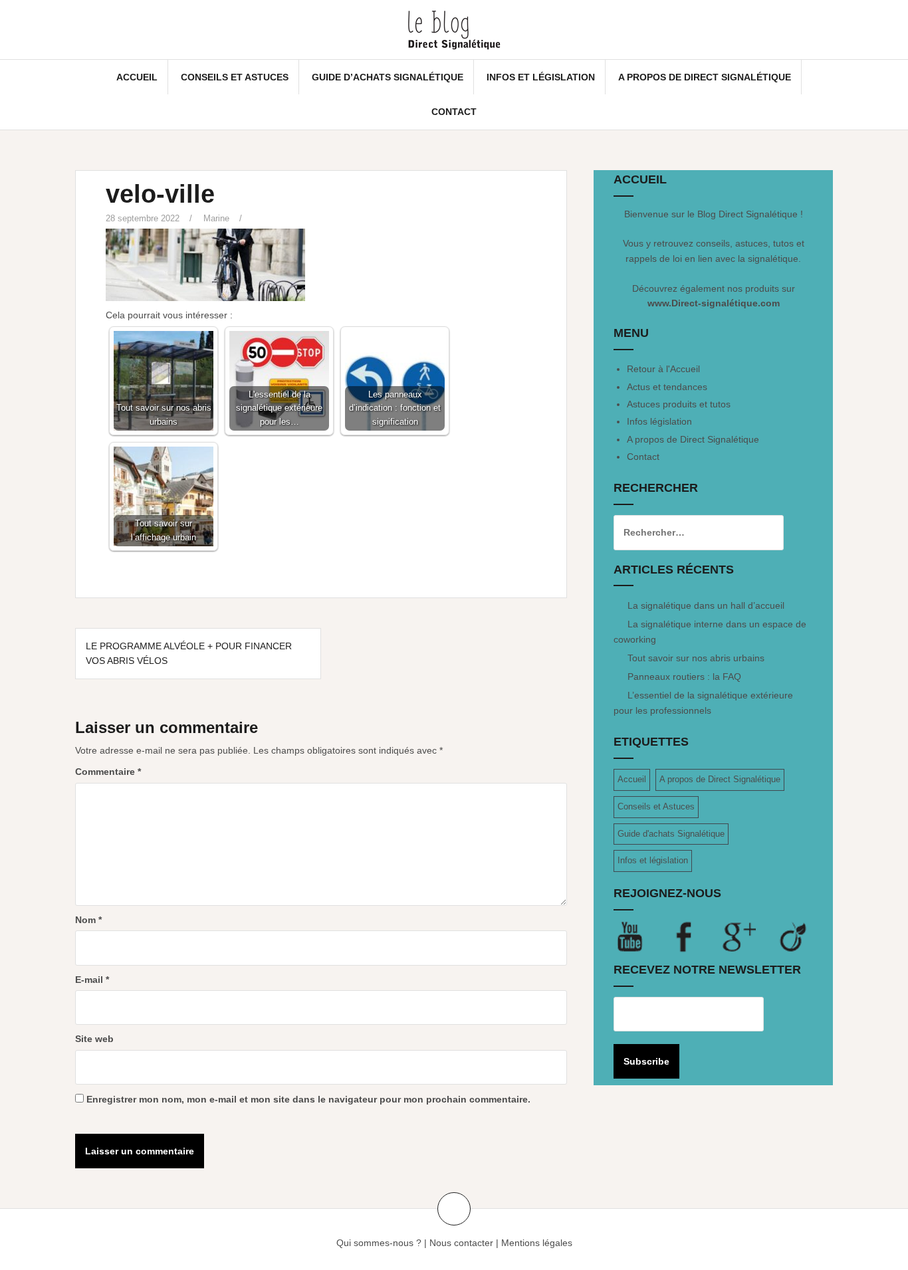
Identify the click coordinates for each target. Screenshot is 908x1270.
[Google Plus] (750, 936)
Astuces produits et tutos (679, 404)
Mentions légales (536, 1242)
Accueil (137, 77)
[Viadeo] (793, 936)
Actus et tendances (667, 386)
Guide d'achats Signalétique (671, 834)
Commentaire (108, 771)
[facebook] (695, 936)
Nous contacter (461, 1242)
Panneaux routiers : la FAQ (684, 676)
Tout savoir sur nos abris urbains (695, 658)
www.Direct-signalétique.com (713, 303)
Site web (94, 1038)
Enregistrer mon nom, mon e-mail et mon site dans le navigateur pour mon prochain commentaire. (308, 1099)
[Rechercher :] (689, 532)
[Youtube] (641, 936)
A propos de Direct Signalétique (704, 77)
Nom (88, 919)
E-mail (92, 979)
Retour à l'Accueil (663, 369)
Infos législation (659, 421)
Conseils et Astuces (234, 77)
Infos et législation (541, 77)
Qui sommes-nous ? (378, 1242)
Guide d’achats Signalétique (387, 77)
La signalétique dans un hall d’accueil (705, 605)
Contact (454, 111)
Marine (216, 218)
